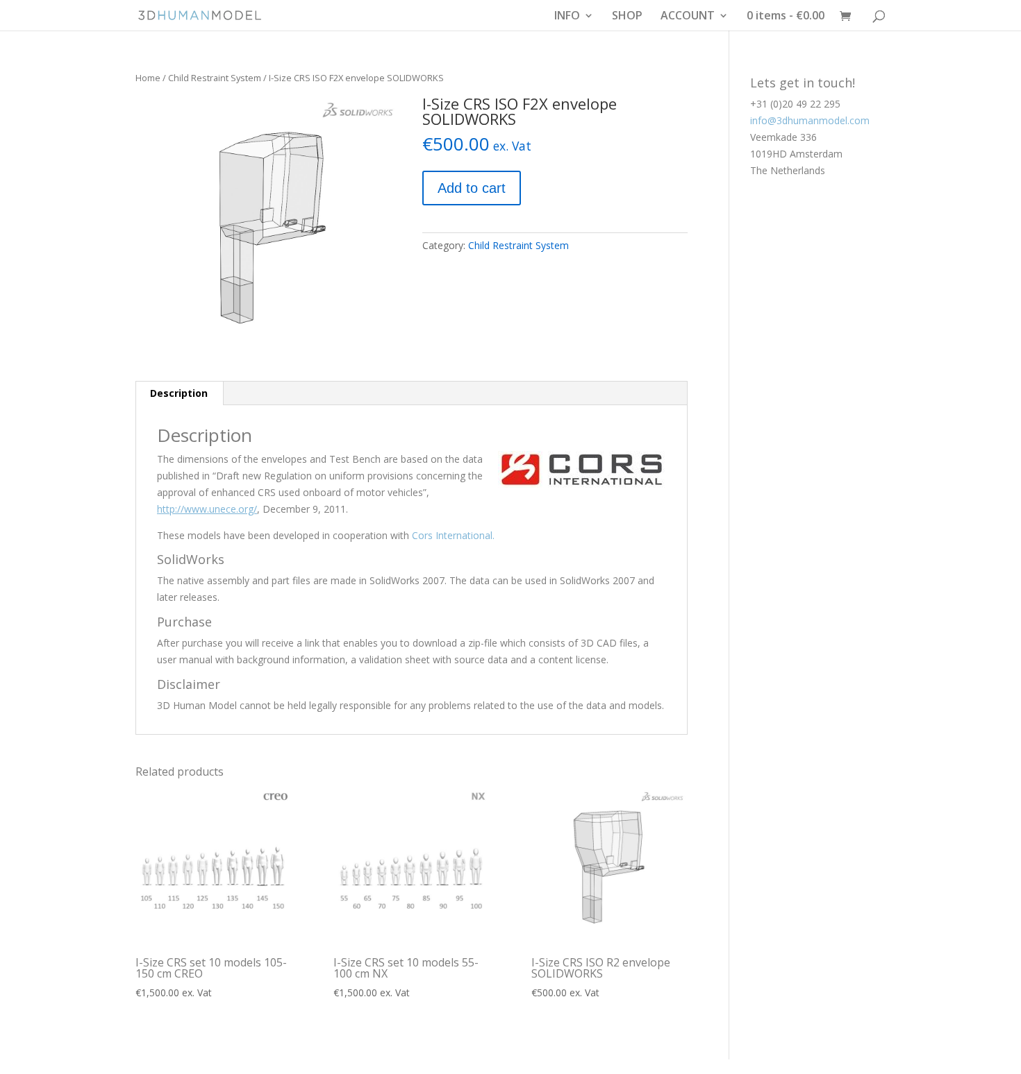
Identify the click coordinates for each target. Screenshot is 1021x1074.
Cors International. (453, 535)
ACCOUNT (688, 16)
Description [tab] (179, 393)
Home (147, 77)
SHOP (627, 16)
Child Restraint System (214, 77)
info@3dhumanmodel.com (810, 120)
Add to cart (472, 188)
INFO (567, 16)
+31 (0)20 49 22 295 (795, 103)
